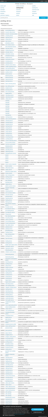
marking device (8, 289)
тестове (45, 1)
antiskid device (8, 57)
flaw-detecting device (10, 216)
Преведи (43, 17)
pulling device (8, 349)
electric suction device (10, 186)
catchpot (2, 13)
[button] (16, 415)
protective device (9, 347)
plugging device (9, 334)
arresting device (9, 61)
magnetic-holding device (10, 287)
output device (8, 308)
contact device (8, 129)
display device (8, 169)
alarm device (8, 41)
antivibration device (9, 59)
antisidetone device (9, 55)
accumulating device (10, 30)
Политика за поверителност (19, 414)
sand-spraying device (10, 388)
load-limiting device (9, 271)
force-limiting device (10, 221)
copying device (8, 135)
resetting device (9, 370)
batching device (9, 81)
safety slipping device (10, 386)
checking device (9, 120)
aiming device (8, 39)
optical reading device (10, 306)
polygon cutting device (10, 336)
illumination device (9, 246)
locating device (8, 274)
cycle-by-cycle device (10, 144)
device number (8, 166)
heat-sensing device (9, 234)
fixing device (8, 214)
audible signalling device (10, 66)
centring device (8, 117)
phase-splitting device (10, 326)
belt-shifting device (9, 86)
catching (2, 7)
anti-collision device (9, 44)
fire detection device (10, 208)
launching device (9, 262)
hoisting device (8, 236)
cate (33, 15)
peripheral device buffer (10, 324)
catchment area (35, 9)
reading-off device (9, 362)
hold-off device (8, 238)
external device (8, 196)
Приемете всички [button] (37, 409)
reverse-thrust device (10, 375)
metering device (9, 294)
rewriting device (9, 381)
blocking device (8, 89)
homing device (8, 242)
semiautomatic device (10, 397)
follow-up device (9, 219)
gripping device (8, 226)
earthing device (8, 182)
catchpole (18, 11)
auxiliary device (8, 72)
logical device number (10, 281)
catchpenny (2, 11)
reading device (8, 361)
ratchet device (8, 359)
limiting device (8, 269)
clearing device (8, 126)
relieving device (8, 368)
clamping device (9, 124)
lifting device (8, 265)
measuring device (9, 292)
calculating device (9, 95)
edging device (8, 184)
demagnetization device (10, 153)
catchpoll (34, 11)
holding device (8, 241)
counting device (9, 138)
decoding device (9, 149)
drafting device (8, 176)
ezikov (3, 1)
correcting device (9, 137)
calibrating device (9, 97)
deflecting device (9, 151)
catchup (18, 13)
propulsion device (9, 343)
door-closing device (9, 175)
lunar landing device (9, 285)
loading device (8, 272)
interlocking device (9, 254)
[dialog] (24, 411)
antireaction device (9, 53)
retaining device (9, 372)
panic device (8, 319)
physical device (8, 327)
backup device (8, 73)
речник (42, 1)
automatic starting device (11, 70)
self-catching (8, 392)
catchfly (34, 5)
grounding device (9, 230)
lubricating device (9, 283)
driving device (8, 178)
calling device (8, 98)
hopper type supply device (11, 244)
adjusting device (9, 37)
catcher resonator (20, 5)
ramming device (9, 357)
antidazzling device (9, 50)
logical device (8, 280)
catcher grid (3, 5)
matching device (9, 291)
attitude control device (10, 64)
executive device (9, 194)
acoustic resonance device (11, 33)
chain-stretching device (10, 118)
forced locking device (10, 223)
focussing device (9, 217)
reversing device (9, 377)
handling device (8, 232)
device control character (10, 164)
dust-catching (8, 180)
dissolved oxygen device (10, 171)
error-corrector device (10, 192)
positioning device (9, 340)
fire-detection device (10, 212)
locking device (8, 276)
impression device (9, 248)
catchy (17, 15)
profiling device (8, 342)
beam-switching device (10, 83)
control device (8, 131)
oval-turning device (9, 310)
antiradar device (9, 52)
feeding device (8, 200)
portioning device (9, 338)
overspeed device (9, 315)
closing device (8, 127)
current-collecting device (11, 140)
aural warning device (10, 68)
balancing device (9, 75)
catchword (34, 13)
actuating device (9, 35)
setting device (8, 402)
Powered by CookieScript (42, 416)
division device (8, 173)
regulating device (9, 366)
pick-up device (8, 330)
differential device (9, 167)
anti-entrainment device (10, 46)
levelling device (8, 263)
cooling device (8, 133)
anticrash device (9, 48)
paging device (8, 317)
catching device (19, 7)
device (6, 155)
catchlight (2, 9)
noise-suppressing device (11, 305)
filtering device (8, 201)
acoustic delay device (10, 32)
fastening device (9, 198)
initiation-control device (10, 251)
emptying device (9, 191)
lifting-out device (9, 267)
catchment (18, 9)
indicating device (9, 250)
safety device (8, 384)
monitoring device (9, 296)
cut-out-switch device (10, 142)
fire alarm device (9, 206)
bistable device (8, 88)
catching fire (35, 7)
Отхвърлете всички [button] (37, 412)
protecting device (9, 345)
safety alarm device (9, 382)
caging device (8, 93)
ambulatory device (9, 43)
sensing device (8, 399)
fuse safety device (9, 225)
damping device (9, 146)
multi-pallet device (9, 300)
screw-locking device (10, 390)
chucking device (9, 122)
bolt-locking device (9, 91)
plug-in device (8, 332)
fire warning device (9, 210)
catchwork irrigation (4, 15)
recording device (9, 364)
